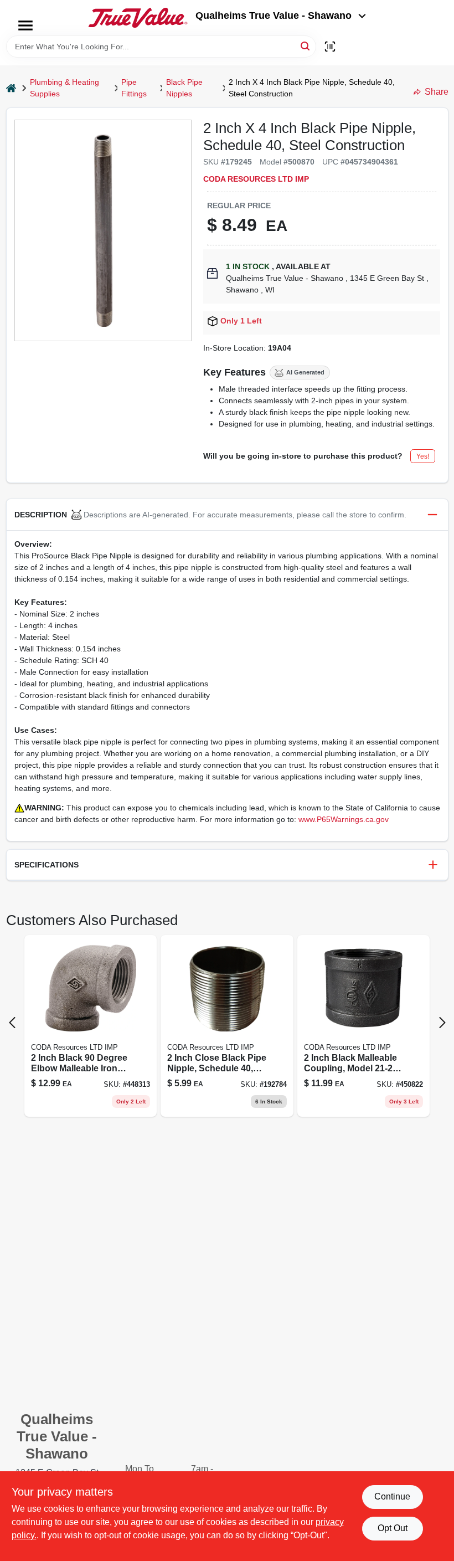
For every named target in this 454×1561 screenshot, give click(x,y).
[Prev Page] (12, 1022)
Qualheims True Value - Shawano (273, 15)
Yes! (422, 456)
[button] (227, 515)
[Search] (306, 46)
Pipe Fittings (134, 88)
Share (436, 91)
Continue (392, 1496)
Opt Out (392, 1528)
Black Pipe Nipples (184, 88)
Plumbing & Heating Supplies (64, 88)
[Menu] (25, 25)
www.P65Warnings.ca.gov (343, 819)
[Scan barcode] (330, 46)
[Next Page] (442, 1022)
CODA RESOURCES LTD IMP (256, 178)
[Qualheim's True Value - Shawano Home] (138, 18)
